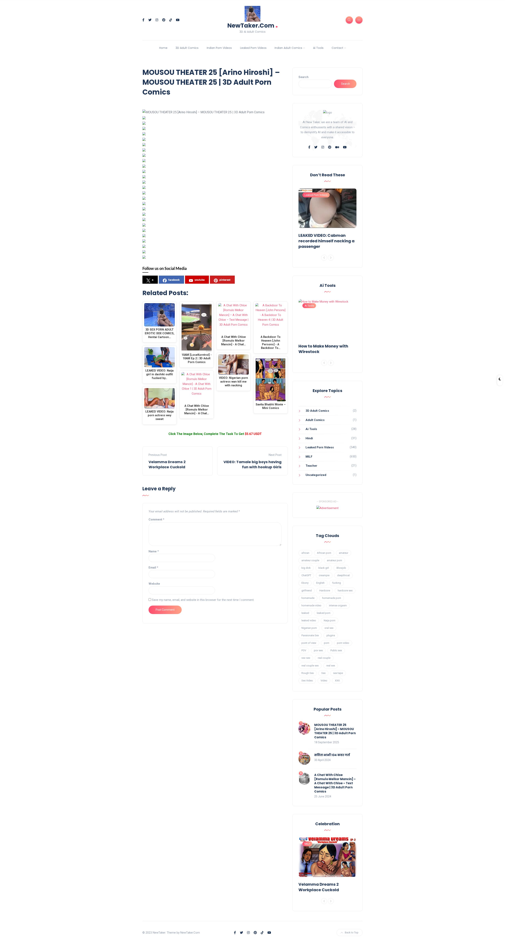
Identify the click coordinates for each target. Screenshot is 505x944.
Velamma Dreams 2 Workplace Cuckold (167, 464)
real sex (330, 665)
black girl (323, 567)
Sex (323, 673)
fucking (336, 582)
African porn (324, 552)
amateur (343, 552)
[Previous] (324, 258)
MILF (309, 456)
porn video (343, 642)
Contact (337, 48)
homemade (307, 598)
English (320, 582)
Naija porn (329, 620)
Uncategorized (316, 475)
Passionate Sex (310, 635)
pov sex (318, 650)
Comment (156, 519)
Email (153, 567)
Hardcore (324, 590)
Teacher (311, 465)
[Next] (331, 258)
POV (303, 650)
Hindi (309, 438)
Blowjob (341, 567)
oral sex (329, 627)
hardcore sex (345, 590)
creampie (324, 575)
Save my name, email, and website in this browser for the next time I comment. (203, 600)
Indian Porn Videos (219, 48)
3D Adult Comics (187, 48)
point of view (308, 642)
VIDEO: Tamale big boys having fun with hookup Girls (252, 464)
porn (326, 642)
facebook (174, 279)
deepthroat (343, 575)
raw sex (305, 657)
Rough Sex (307, 673)
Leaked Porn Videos (253, 48)
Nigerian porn (309, 627)
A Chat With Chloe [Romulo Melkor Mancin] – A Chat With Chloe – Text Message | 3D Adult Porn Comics (335, 783)
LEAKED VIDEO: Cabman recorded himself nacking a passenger (326, 241)
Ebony (305, 582)
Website (154, 583)
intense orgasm (338, 605)
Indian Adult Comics (288, 48)
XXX (337, 680)
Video (324, 680)
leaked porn (323, 612)
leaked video (308, 620)
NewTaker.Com (252, 25)
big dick (306, 567)
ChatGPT (306, 575)
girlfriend (306, 590)
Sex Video (307, 680)
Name (154, 551)
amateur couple (310, 560)
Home (163, 48)
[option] (327, 220)
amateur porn (334, 560)
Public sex (336, 650)
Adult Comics (315, 420)
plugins (330, 635)
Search (303, 77)
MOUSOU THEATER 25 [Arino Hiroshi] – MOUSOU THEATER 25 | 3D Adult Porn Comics (335, 731)
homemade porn (331, 598)
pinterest (224, 279)
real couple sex (310, 665)
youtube (200, 279)
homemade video (311, 605)
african (305, 552)
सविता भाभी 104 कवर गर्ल (332, 755)
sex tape (338, 673)
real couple (324, 657)
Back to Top (351, 932)
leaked (305, 612)
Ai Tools (318, 48)
